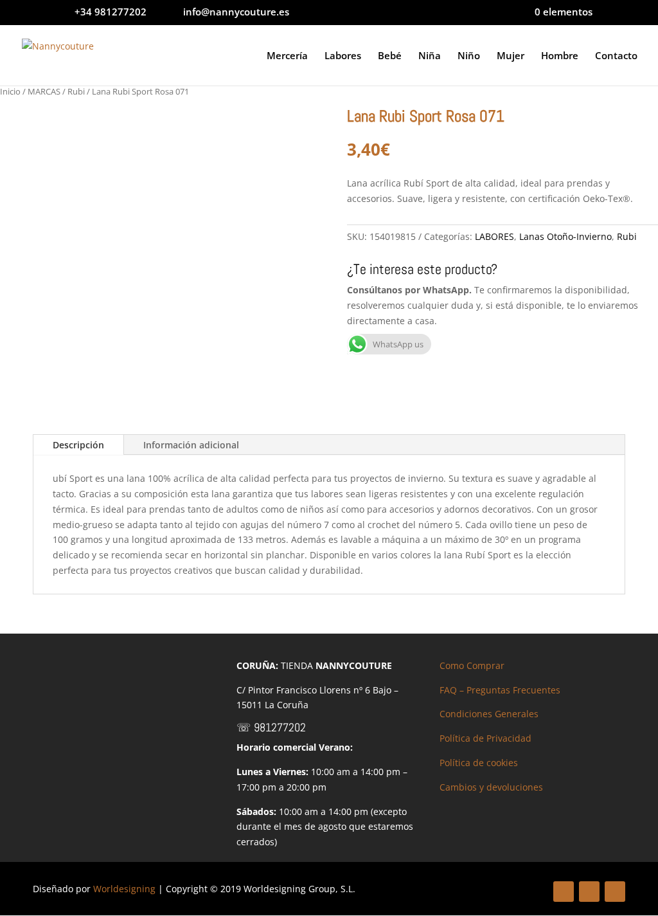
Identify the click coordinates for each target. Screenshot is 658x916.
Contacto (616, 56)
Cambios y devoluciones (491, 787)
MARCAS (44, 91)
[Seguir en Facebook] (563, 891)
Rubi (76, 91)
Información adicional (191, 445)
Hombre (559, 56)
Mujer (510, 56)
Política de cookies (479, 762)
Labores (343, 56)
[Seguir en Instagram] (615, 891)
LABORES (494, 236)
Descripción (78, 445)
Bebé (390, 56)
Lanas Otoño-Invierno (565, 236)
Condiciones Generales (489, 714)
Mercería (287, 56)
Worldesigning (124, 889)
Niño (469, 56)
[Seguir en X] (589, 891)
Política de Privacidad (485, 738)
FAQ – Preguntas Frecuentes (500, 690)
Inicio (10, 91)
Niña (429, 56)
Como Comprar (472, 665)
